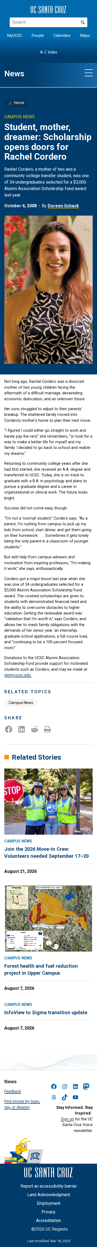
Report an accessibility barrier (48, 1186)
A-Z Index (48, 52)
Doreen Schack (63, 205)
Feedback (12, 1091)
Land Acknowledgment (48, 1194)
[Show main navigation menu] (88, 72)
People (38, 35)
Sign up (67, 1119)
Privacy (48, 1211)
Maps (85, 35)
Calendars (62, 35)
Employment (48, 1203)
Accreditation (48, 1220)
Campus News (21, 703)
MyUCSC (14, 35)
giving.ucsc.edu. (18, 675)
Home (19, 103)
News (14, 73)
